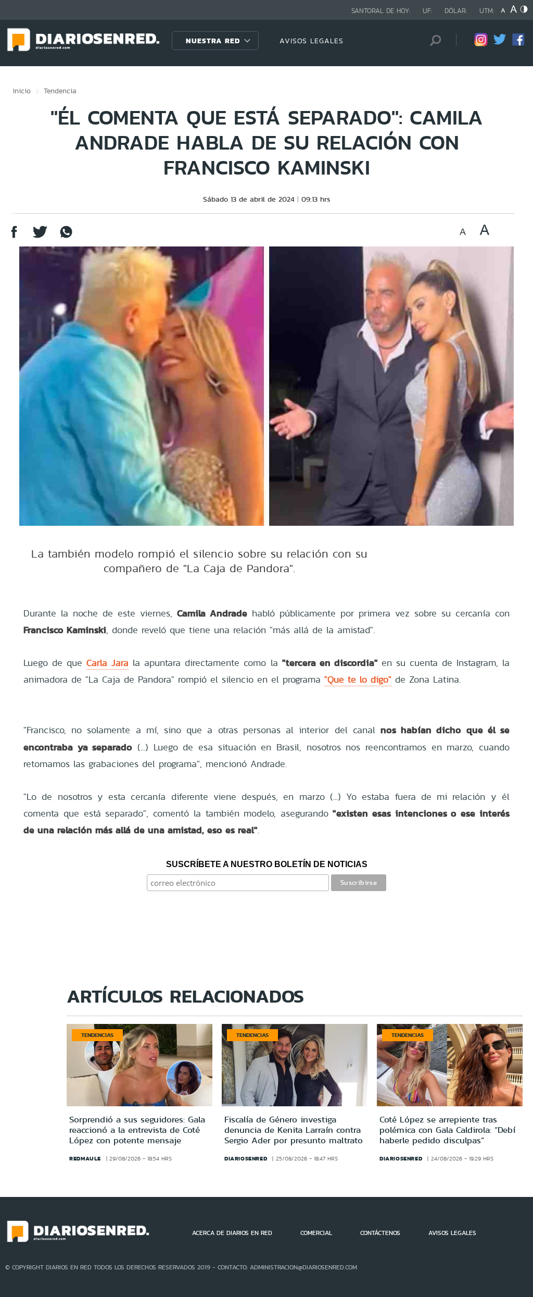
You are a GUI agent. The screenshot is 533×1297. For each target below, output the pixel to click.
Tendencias (97, 1035)
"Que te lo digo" (357, 679)
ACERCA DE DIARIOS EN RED (232, 1233)
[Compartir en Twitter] (40, 237)
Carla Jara (107, 662)
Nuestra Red (213, 40)
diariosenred (245, 1158)
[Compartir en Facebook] (14, 237)
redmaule (85, 1158)
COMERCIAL (316, 1233)
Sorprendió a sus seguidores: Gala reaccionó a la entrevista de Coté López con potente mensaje (137, 1130)
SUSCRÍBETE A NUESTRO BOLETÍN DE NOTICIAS (266, 864)
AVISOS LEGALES (312, 40)
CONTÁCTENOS (380, 1233)
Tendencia (60, 90)
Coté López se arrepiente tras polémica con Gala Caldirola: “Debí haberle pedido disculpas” (447, 1130)
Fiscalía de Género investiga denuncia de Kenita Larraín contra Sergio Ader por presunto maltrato (293, 1130)
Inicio (22, 90)
